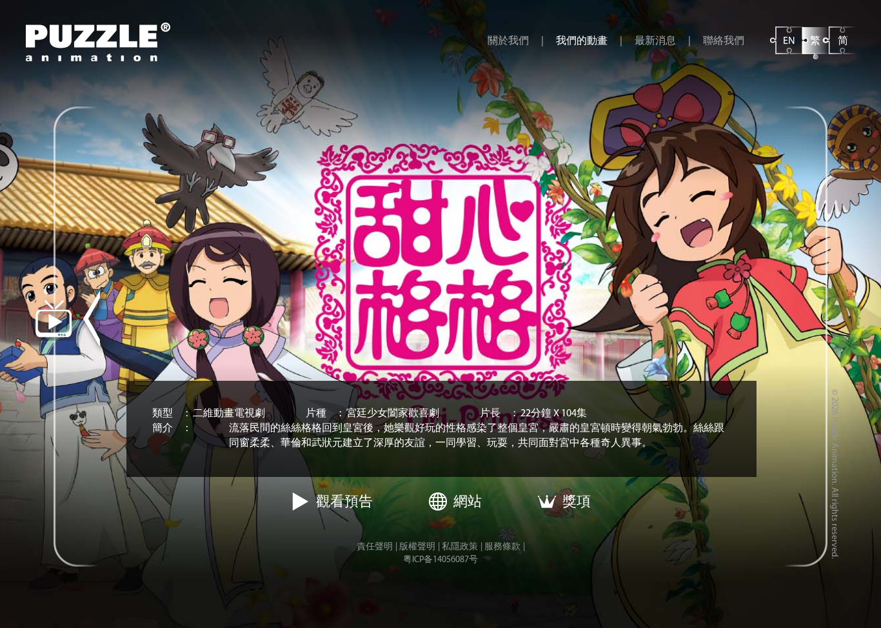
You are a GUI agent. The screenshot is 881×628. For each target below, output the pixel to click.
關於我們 (508, 41)
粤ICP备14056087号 (440, 560)
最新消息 (655, 41)
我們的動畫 (582, 41)
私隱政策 (460, 547)
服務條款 (502, 547)
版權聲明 (417, 547)
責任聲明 (375, 547)
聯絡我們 (723, 41)
